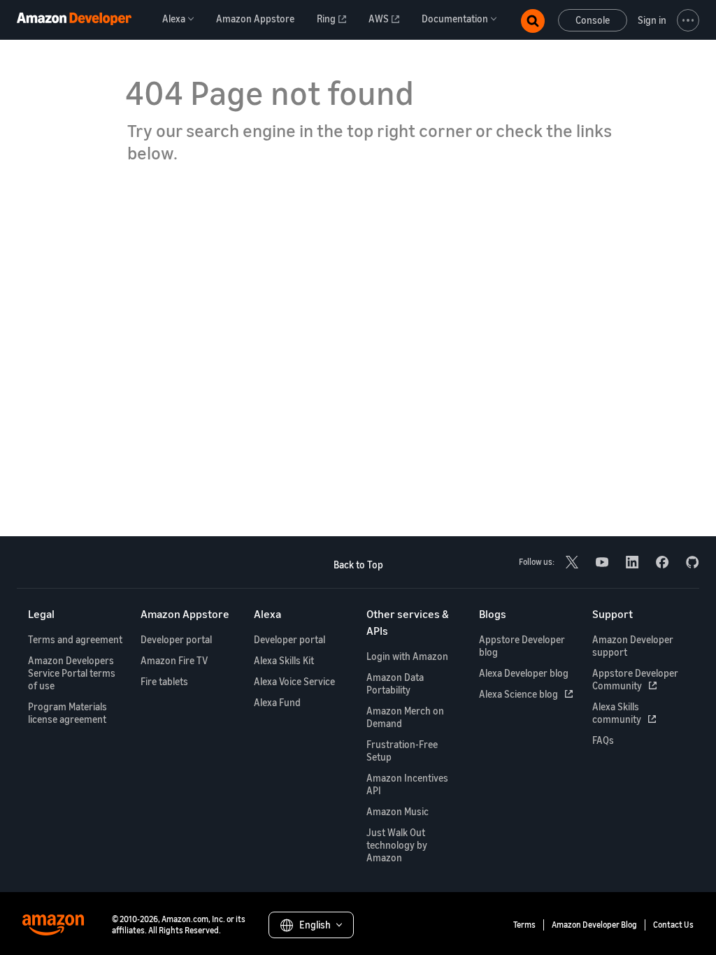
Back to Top (358, 564)
